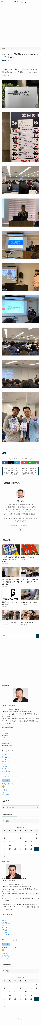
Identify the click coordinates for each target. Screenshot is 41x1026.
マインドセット (7, 771)
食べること (5, 757)
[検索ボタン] (38, 2)
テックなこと (6, 754)
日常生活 (4, 766)
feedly (3, 738)
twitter (3, 731)
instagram (5, 735)
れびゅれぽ (5, 794)
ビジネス (4, 768)
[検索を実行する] (37, 636)
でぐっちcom (20, 2)
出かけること (6, 759)
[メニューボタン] (2, 2)
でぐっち (20, 501)
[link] (20, 529)
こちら (27, 525)
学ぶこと (4, 764)
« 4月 (3, 856)
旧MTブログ (5, 792)
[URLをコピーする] (36, 462)
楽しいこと (5, 761)
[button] (5, 462)
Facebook (5, 733)
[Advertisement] (20, 25)
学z (4, 60)
